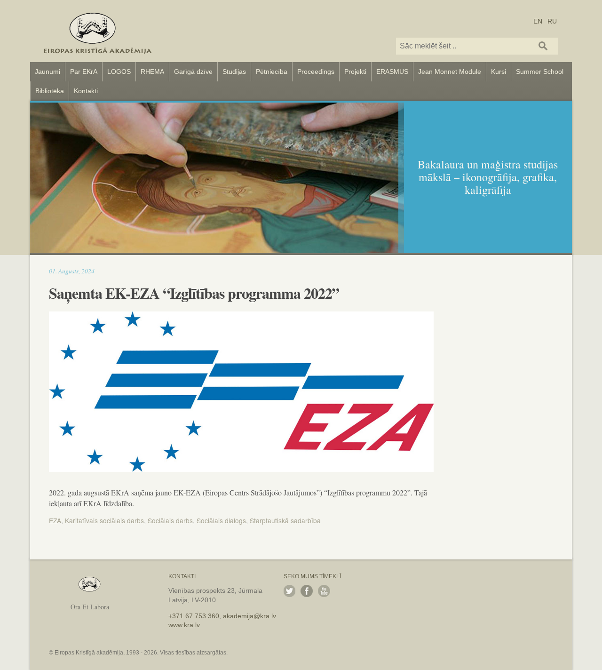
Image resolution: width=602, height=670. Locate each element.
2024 (88, 270)
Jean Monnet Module (449, 71)
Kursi (498, 71)
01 (52, 270)
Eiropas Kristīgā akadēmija (98, 31)
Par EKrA (83, 71)
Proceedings (315, 71)
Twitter (290, 591)
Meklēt (543, 46)
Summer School (539, 71)
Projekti (355, 71)
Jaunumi (47, 71)
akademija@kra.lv (249, 616)
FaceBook (307, 591)
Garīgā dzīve (193, 71)
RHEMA (152, 71)
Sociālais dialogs (221, 520)
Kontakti (86, 91)
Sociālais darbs (170, 520)
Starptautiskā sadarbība (285, 520)
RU (552, 20)
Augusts (68, 270)
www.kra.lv (184, 625)
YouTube (324, 591)
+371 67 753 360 (193, 616)
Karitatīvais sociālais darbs (104, 520)
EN (537, 20)
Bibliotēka (49, 91)
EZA (55, 520)
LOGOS (119, 71)
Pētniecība (271, 71)
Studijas (234, 71)
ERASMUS (392, 71)
